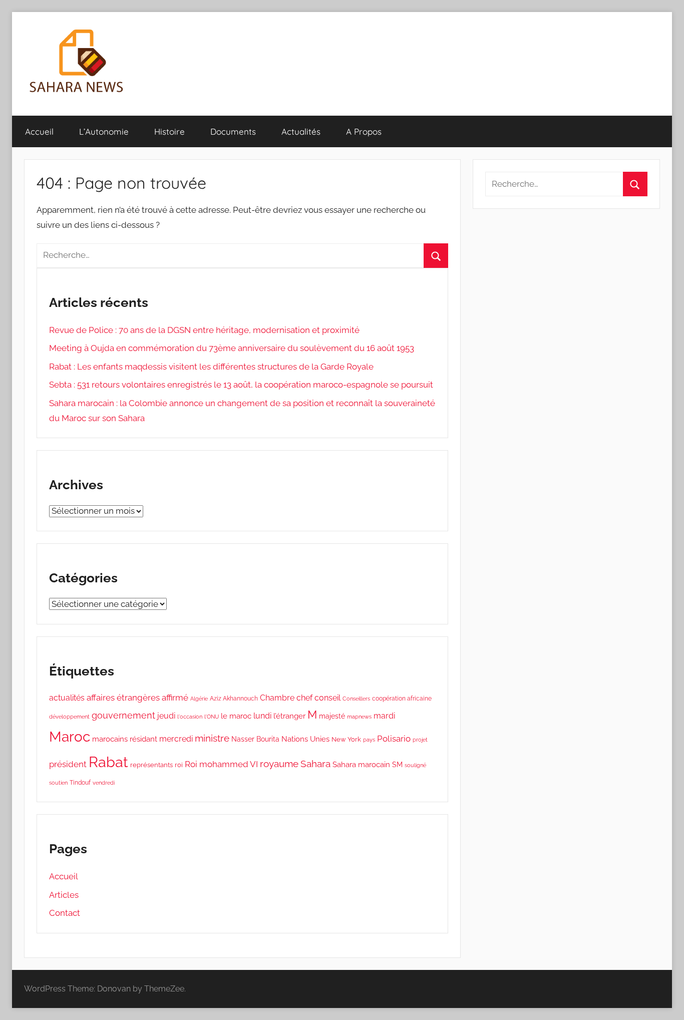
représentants (151, 765)
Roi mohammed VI (221, 764)
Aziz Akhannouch (234, 698)
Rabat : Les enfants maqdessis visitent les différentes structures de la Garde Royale (211, 367)
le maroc (236, 716)
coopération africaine (402, 698)
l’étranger (289, 716)
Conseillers (356, 699)
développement (69, 717)
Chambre (277, 698)
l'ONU (211, 716)
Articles (64, 895)
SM (397, 765)
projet (420, 739)
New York (346, 739)
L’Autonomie (104, 131)
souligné (415, 765)
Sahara (315, 764)
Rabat (108, 762)
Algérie (199, 698)
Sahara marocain (361, 764)
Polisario (394, 739)
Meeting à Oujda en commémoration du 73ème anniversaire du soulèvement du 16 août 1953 (231, 348)
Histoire (169, 131)
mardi (384, 716)
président (68, 764)
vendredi (104, 782)
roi (179, 765)
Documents (233, 131)
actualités (67, 698)
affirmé (175, 698)
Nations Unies (305, 739)
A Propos (364, 131)
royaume (279, 764)
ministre (212, 738)
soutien (58, 782)
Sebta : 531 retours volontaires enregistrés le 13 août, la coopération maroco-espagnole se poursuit (241, 385)
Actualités (300, 131)
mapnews (359, 717)
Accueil (39, 131)
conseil (327, 698)
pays (369, 739)
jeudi (166, 716)
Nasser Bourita (255, 739)
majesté (332, 716)
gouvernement (123, 715)
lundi (262, 716)
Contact (64, 913)
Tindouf (80, 782)
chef (304, 698)
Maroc (69, 737)
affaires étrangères (123, 698)
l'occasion (189, 716)
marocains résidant (124, 739)
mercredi (176, 739)
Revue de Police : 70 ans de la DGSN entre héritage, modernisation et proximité (204, 330)
